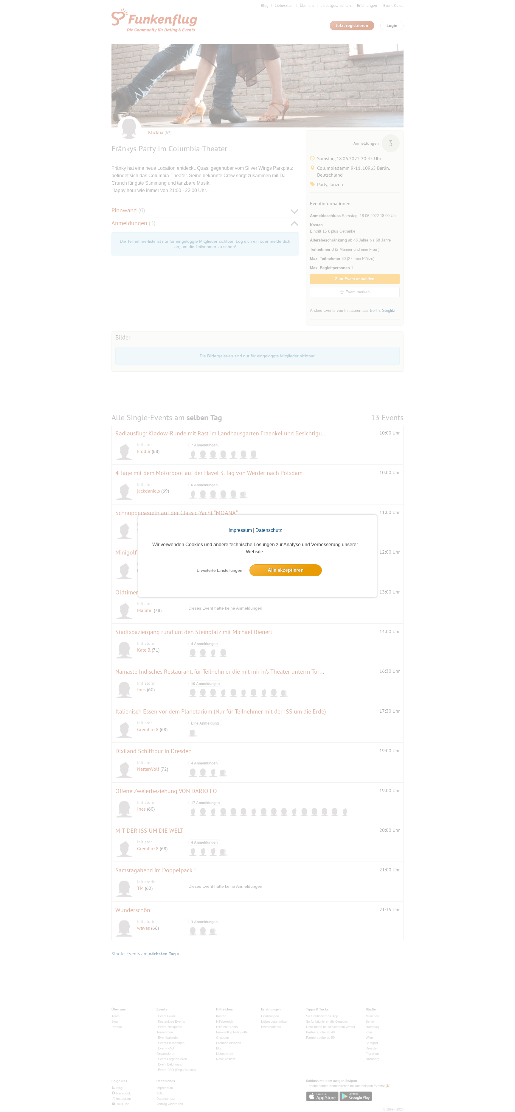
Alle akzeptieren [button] (286, 570)
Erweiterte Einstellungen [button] (219, 570)
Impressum (240, 530)
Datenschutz (268, 530)
